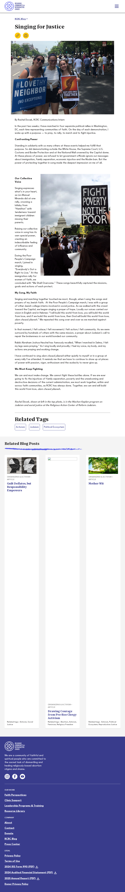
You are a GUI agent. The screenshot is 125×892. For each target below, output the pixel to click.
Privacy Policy (13, 856)
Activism (20, 427)
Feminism (52, 725)
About (8, 823)
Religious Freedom (65, 725)
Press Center (12, 844)
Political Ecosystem (54, 427)
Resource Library (15, 811)
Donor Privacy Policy (16, 884)
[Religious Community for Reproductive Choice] (15, 6)
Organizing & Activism (18, 477)
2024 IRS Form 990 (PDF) (19, 867)
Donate (9, 833)
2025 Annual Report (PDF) (20, 878)
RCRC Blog (20, 19)
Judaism (34, 427)
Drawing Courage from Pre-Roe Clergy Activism (62, 715)
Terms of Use (12, 861)
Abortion (64, 722)
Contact (9, 828)
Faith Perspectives (15, 795)
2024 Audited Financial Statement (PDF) (29, 872)
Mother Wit (96, 483)
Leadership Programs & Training (24, 806)
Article (10, 480)
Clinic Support (13, 800)
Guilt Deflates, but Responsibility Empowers (19, 487)
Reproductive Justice (108, 725)
